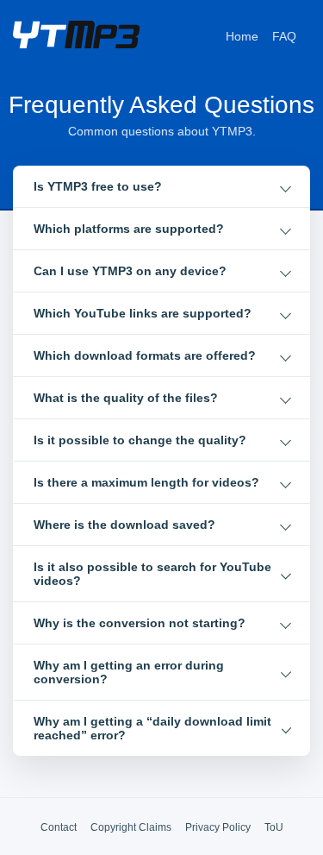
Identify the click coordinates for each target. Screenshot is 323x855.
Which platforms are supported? (129, 229)
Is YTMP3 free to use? (98, 186)
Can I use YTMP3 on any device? (130, 271)
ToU (273, 827)
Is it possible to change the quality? (140, 440)
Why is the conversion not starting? (139, 623)
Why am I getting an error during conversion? (129, 672)
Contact (58, 827)
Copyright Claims (130, 827)
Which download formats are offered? (145, 355)
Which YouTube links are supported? (143, 313)
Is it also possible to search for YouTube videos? (152, 574)
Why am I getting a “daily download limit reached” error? (152, 728)
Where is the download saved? (124, 524)
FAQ (284, 36)
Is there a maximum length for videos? (146, 482)
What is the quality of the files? (126, 398)
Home (242, 36)
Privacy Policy (218, 827)
